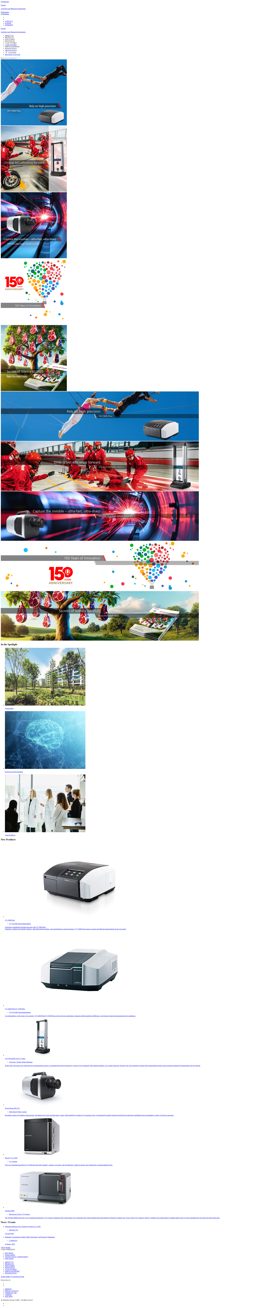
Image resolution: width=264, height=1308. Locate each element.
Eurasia (3, 5)
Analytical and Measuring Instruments (13, 9)
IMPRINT (8, 1289)
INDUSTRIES (10, 1266)
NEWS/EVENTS (11, 50)
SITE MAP (8, 1296)
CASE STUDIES (11, 45)
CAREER (8, 1295)
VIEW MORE (5, 1247)
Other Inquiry (9, 1258)
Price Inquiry (9, 1253)
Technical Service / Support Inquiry (16, 1257)
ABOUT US (9, 1262)
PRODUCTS (9, 1264)
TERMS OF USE (11, 1293)
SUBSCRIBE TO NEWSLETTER (12, 1277)
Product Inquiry (10, 1255)
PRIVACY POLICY (12, 1291)
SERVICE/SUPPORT (12, 1271)
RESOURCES (10, 1268)
